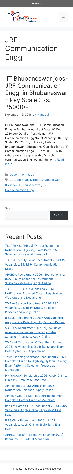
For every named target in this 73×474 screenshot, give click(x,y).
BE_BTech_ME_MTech (24, 179)
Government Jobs (22, 174)
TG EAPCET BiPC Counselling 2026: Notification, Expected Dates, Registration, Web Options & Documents (34, 293)
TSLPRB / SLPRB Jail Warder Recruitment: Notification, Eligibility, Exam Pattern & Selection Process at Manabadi (33, 250)
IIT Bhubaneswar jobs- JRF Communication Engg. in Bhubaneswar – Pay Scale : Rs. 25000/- (36, 93)
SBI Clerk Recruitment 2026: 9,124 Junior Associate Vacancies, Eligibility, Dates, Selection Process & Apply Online (33, 332)
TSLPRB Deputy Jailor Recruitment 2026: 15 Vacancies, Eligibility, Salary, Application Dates (35, 264)
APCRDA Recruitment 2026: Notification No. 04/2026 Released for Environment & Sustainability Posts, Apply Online (35, 279)
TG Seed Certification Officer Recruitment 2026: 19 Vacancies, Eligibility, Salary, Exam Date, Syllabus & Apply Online (35, 347)
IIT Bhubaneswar (30, 185)
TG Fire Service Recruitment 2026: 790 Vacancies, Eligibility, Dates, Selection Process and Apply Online (31, 308)
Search (10, 208)
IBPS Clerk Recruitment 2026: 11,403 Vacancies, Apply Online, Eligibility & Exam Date (33, 425)
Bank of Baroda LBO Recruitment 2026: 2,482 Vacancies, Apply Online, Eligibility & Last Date (36, 410)
